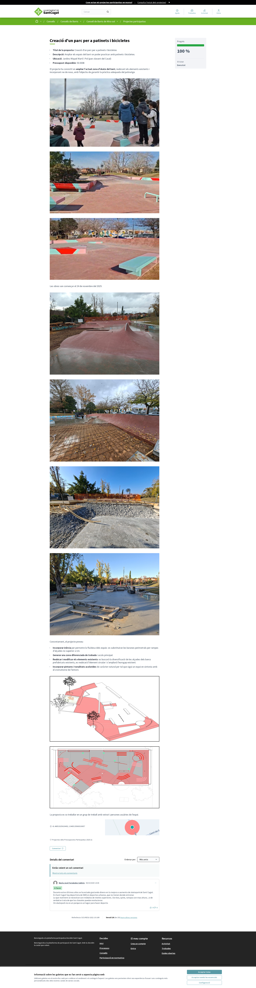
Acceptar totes (204, 972)
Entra (133, 948)
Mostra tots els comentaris (64, 873)
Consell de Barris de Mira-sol (101, 21)
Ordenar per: (130, 859)
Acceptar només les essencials (204, 977)
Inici (101, 943)
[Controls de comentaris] (155, 883)
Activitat (166, 943)
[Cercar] (108, 11)
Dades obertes (168, 953)
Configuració (204, 982)
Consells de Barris (69, 21)
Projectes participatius (134, 21)
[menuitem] (114, 943)
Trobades (166, 948)
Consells (51, 21)
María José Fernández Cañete (72, 883)
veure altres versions (128, 917)
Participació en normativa (112, 957)
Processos (104, 948)
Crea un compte (138, 943)
